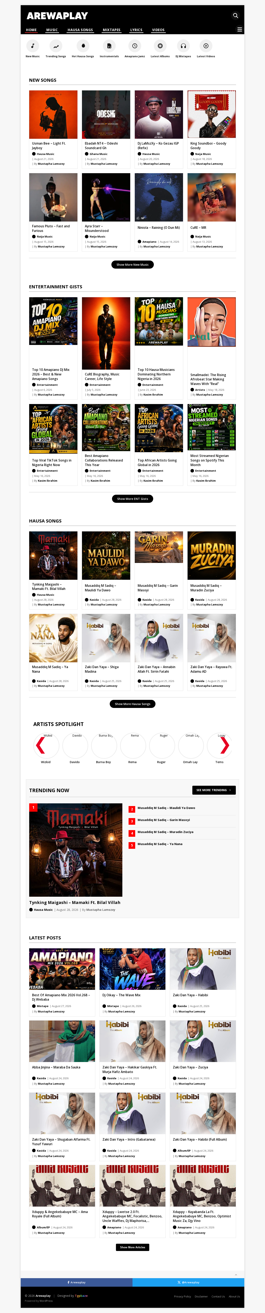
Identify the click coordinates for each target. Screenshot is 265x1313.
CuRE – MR (198, 227)
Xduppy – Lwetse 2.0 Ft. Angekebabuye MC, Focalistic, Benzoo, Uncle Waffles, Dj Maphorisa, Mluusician (132, 1218)
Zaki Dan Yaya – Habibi (190, 995)
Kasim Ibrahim (153, 394)
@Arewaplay (190, 1282)
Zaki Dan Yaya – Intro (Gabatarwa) (128, 1139)
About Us (234, 1296)
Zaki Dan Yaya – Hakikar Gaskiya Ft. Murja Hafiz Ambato (129, 1069)
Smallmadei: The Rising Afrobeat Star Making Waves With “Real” (208, 379)
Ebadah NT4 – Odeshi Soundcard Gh (101, 145)
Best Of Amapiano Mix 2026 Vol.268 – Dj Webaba (61, 997)
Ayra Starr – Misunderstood (97, 228)
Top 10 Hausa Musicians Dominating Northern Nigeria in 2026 (156, 374)
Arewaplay (78, 1282)
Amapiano (114, 1227)
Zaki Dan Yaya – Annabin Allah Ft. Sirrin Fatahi (156, 669)
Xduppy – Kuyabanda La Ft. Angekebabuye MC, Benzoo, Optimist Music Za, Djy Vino (202, 1216)
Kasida (182, 1006)
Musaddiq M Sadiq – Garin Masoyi (158, 587)
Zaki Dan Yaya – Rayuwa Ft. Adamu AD (211, 669)
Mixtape (42, 1006)
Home (31, 30)
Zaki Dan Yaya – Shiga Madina (102, 669)
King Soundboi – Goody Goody (208, 145)
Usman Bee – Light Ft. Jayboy (49, 145)
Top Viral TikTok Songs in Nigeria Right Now (51, 462)
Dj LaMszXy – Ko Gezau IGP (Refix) (158, 145)
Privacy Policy (182, 1296)
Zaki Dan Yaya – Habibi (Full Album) (200, 1139)
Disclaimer (201, 1296)
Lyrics (136, 30)
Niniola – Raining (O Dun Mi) (159, 227)
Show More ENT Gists (132, 499)
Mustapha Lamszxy (51, 164)
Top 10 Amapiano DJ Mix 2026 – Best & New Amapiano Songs (51, 374)
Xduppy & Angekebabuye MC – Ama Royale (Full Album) (60, 1214)
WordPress (46, 1301)
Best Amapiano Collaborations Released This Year (104, 460)
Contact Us (218, 1296)
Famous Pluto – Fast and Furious (51, 228)
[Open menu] (239, 29)
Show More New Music (133, 265)
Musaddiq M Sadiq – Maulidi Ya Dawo (100, 587)
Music (52, 30)
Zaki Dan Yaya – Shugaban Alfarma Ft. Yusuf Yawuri (61, 1141)
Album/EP (184, 1150)
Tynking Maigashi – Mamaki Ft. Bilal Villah (48, 586)
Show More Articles (132, 1247)
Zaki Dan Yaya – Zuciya (190, 1067)
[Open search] (235, 15)
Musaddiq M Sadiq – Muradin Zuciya (206, 587)
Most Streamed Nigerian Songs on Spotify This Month (209, 460)
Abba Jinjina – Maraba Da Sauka (56, 1067)
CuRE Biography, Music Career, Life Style (102, 376)
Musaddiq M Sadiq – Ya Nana (50, 669)
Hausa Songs (80, 30)
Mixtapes (111, 30)
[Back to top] (236, 1275)
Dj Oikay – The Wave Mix (121, 995)
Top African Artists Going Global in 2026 (157, 462)
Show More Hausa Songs (132, 704)
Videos (158, 30)
